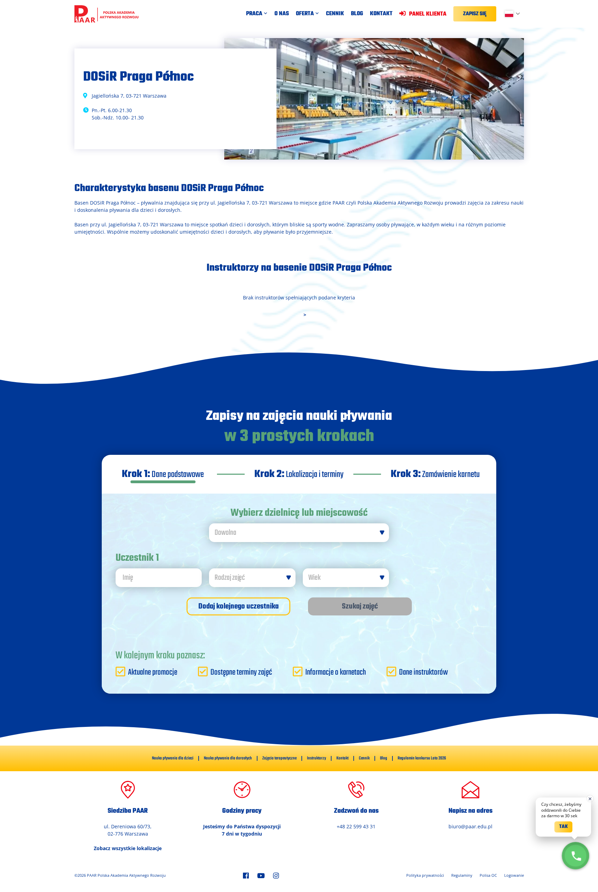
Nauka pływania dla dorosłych (228, 758)
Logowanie (514, 875)
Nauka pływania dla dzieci (172, 758)
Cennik (335, 14)
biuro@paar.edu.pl (470, 826)
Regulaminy (461, 875)
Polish (515, 14)
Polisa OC (488, 875)
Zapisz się (475, 14)
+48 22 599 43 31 (356, 826)
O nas (281, 14)
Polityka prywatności (425, 875)
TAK (563, 827)
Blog (357, 14)
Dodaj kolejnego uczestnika (238, 606)
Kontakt (381, 14)
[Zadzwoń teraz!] (575, 856)
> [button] (304, 314)
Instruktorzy (316, 758)
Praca (254, 14)
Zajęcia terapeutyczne (279, 758)
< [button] (293, 314)
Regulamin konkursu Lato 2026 (422, 758)
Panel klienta (427, 13)
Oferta (305, 14)
